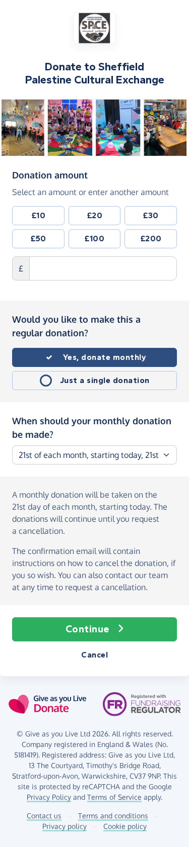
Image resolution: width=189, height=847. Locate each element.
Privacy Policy (49, 797)
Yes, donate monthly (105, 357)
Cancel (94, 655)
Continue (87, 629)
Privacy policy (64, 826)
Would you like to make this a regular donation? (76, 326)
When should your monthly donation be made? (91, 427)
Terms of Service (114, 797)
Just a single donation (105, 380)
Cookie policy (125, 826)
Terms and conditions (113, 815)
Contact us (44, 815)
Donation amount (50, 174)
